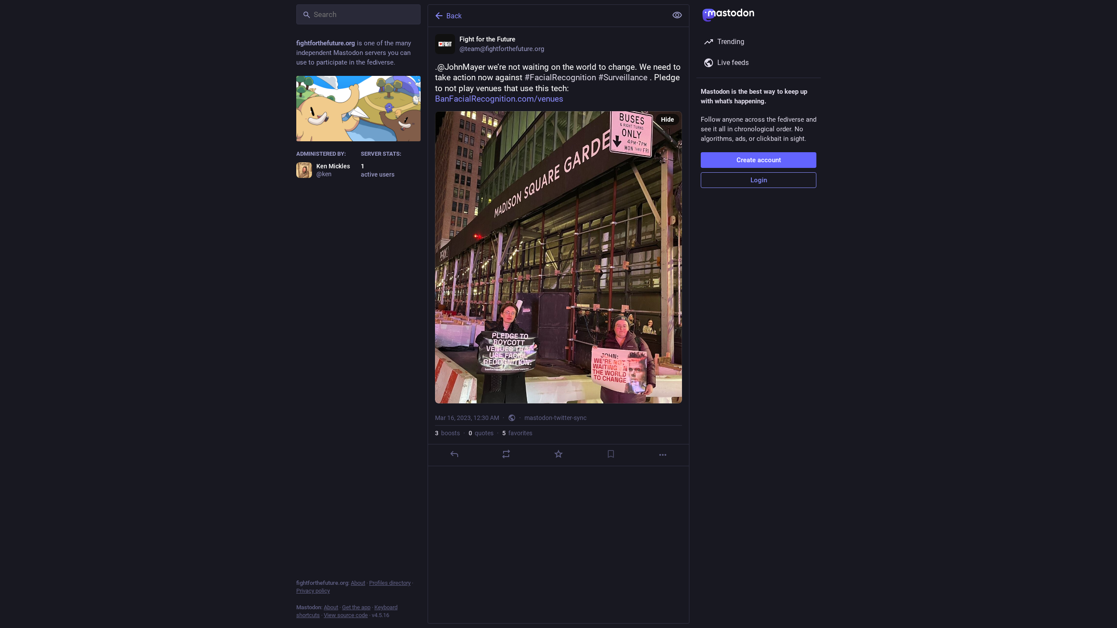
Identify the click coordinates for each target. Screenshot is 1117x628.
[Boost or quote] (506, 454)
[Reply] (454, 454)
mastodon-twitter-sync (555, 417)
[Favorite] (558, 454)
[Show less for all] (677, 15)
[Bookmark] (611, 454)
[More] (663, 455)
